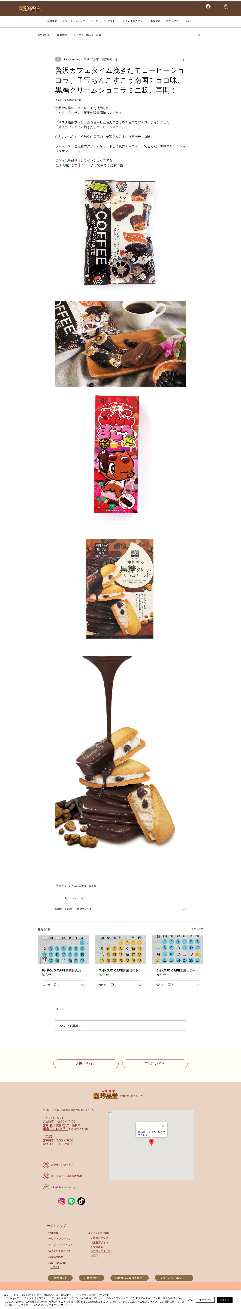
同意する (225, 1299)
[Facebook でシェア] (57, 898)
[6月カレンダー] (177, 949)
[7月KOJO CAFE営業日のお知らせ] (120, 949)
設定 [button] (190, 1300)
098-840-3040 (61, 1176)
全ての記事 (44, 35)
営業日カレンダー (55, 1129)
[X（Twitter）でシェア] (65, 898)
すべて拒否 (205, 1299)
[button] (226, 6)
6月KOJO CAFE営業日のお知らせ (176, 972)
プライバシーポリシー (58, 1304)
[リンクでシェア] (83, 898)
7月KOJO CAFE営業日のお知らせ (119, 972)
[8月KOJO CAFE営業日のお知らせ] (63, 949)
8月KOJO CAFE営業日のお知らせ (61, 972)
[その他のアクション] (184, 59)
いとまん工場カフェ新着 (87, 35)
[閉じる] (237, 1299)
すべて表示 (197, 928)
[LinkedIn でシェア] (74, 898)
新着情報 (62, 35)
